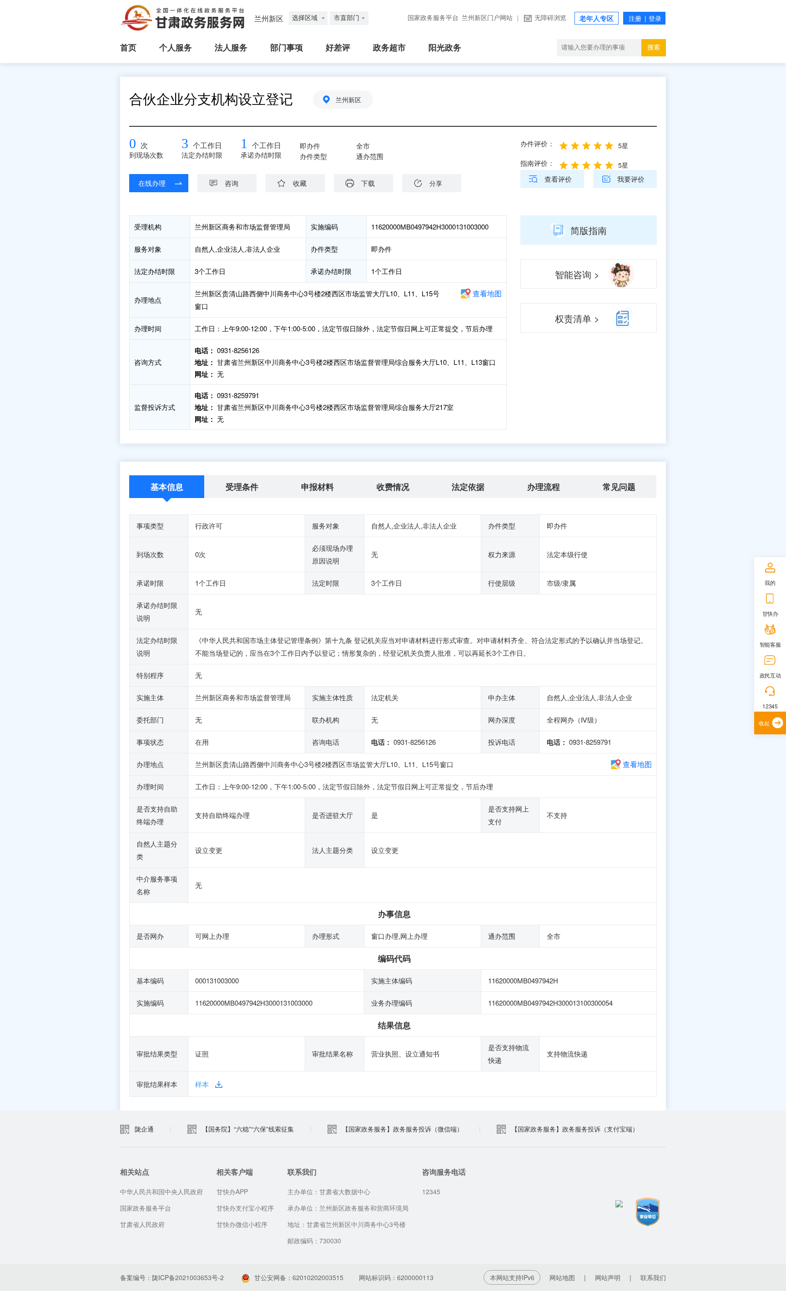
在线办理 (152, 183)
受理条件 (242, 487)
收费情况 (393, 487)
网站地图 (562, 1277)
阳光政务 (444, 47)
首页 (128, 47)
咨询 (231, 183)
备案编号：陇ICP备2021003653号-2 (172, 1277)
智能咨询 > (577, 274)
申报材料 (317, 487)
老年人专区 (596, 18)
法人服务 (231, 47)
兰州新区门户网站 (487, 18)
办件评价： (537, 143)
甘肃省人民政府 (142, 1224)
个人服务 (175, 47)
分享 (435, 183)
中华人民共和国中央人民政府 (161, 1191)
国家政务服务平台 (433, 18)
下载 (368, 183)
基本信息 (167, 487)
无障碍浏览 (550, 18)
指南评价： (537, 163)
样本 (202, 1084)
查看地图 (487, 293)
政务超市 (389, 47)
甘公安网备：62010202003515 (298, 1277)
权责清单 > (577, 318)
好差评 (338, 47)
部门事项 (286, 47)
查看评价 (558, 179)
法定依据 (468, 487)
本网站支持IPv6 (512, 1277)
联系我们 (653, 1277)
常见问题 (619, 487)
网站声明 (607, 1277)
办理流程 (543, 487)
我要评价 (631, 179)
